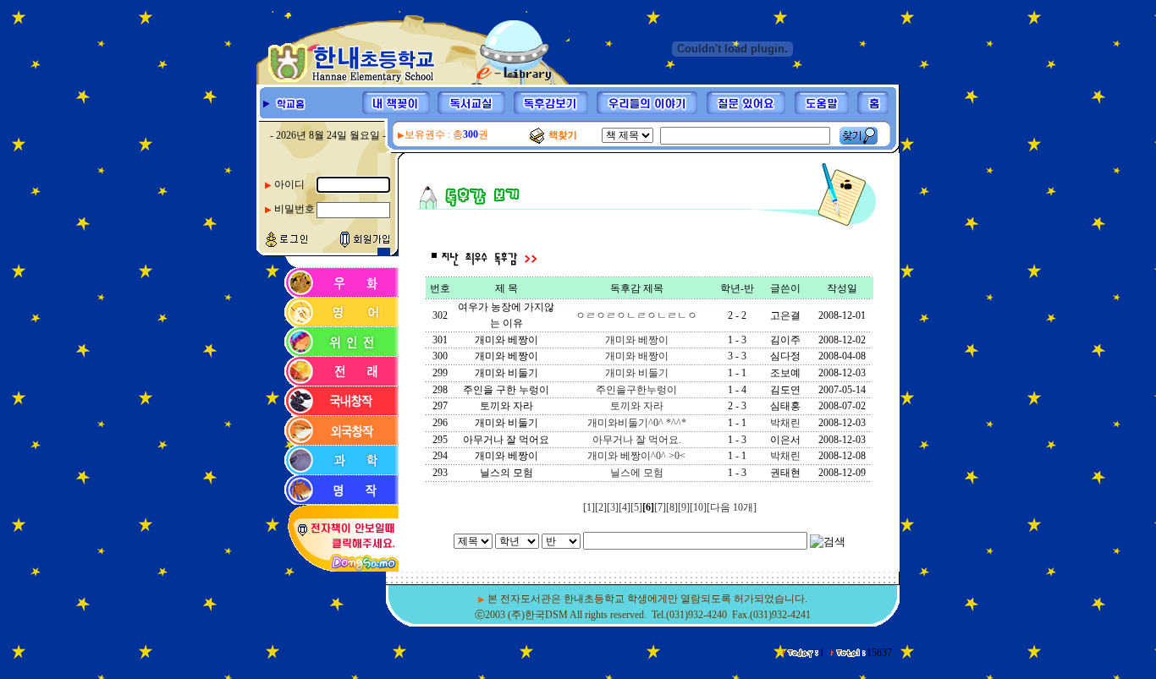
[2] (601, 507)
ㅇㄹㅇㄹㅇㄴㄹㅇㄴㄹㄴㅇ (636, 315)
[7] (660, 507)
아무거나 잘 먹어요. (636, 440)
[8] (672, 507)
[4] (624, 507)
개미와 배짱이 (637, 356)
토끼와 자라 (636, 406)
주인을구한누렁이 (636, 390)
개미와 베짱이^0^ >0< (636, 456)
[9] (684, 507)
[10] (698, 507)
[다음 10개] (732, 507)
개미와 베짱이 (637, 340)
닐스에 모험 (636, 473)
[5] (636, 507)
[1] (589, 507)
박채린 (785, 423)
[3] (613, 507)
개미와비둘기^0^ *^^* (636, 423)
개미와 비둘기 (637, 373)
